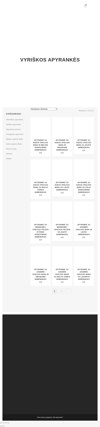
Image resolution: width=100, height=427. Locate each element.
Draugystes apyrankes (14, 134)
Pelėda (8, 159)
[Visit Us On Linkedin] (51, 366)
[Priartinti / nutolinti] (1, 422)
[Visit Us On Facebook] (51, 338)
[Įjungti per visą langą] (3, 422)
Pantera (9, 154)
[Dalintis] (6, 422)
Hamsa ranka (11, 149)
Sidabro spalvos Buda (14, 139)
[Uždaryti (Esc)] (8, 422)
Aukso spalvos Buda (14, 144)
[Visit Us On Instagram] (51, 394)
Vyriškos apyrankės (13, 124)
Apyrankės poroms (13, 129)
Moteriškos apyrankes (14, 120)
